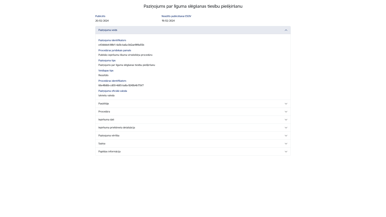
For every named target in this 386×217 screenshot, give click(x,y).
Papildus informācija (109, 151)
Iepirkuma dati (106, 119)
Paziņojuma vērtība (108, 135)
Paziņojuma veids (107, 29)
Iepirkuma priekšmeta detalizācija (116, 127)
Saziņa (101, 143)
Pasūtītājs (103, 103)
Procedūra (104, 111)
